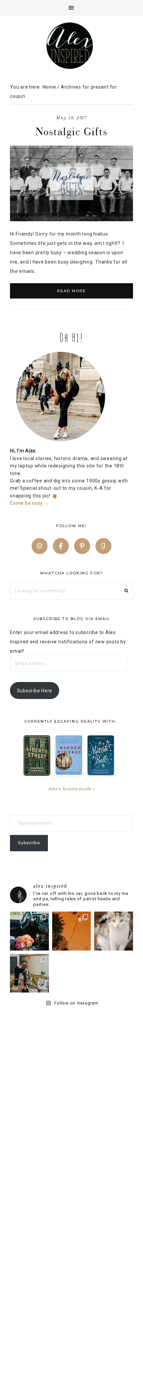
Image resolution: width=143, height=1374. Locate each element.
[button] (71, 8)
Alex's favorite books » (71, 788)
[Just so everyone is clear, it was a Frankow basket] (29, 973)
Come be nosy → (29, 503)
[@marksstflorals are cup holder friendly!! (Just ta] (29, 931)
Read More (71, 291)
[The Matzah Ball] (100, 755)
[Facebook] (61, 546)
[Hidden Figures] (69, 755)
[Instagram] (40, 546)
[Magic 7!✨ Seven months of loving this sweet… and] (113, 931)
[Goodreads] (103, 546)
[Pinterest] (82, 546)
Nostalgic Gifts (71, 131)
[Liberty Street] (37, 755)
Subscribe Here (35, 690)
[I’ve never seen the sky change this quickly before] (71, 931)
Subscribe (29, 842)
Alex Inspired (71, 46)
